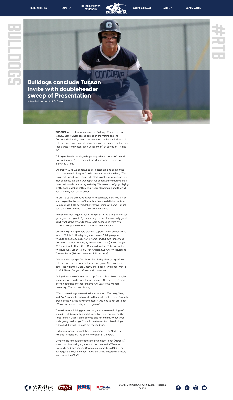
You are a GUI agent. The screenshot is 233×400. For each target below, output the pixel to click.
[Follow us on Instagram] (195, 388)
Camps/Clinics (193, 7)
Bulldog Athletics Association (90, 7)
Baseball (60, 101)
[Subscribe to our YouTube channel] (204, 388)
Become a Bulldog (142, 7)
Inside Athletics (38, 7)
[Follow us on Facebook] (178, 388)
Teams (64, 7)
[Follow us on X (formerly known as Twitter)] (187, 388)
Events (166, 7)
